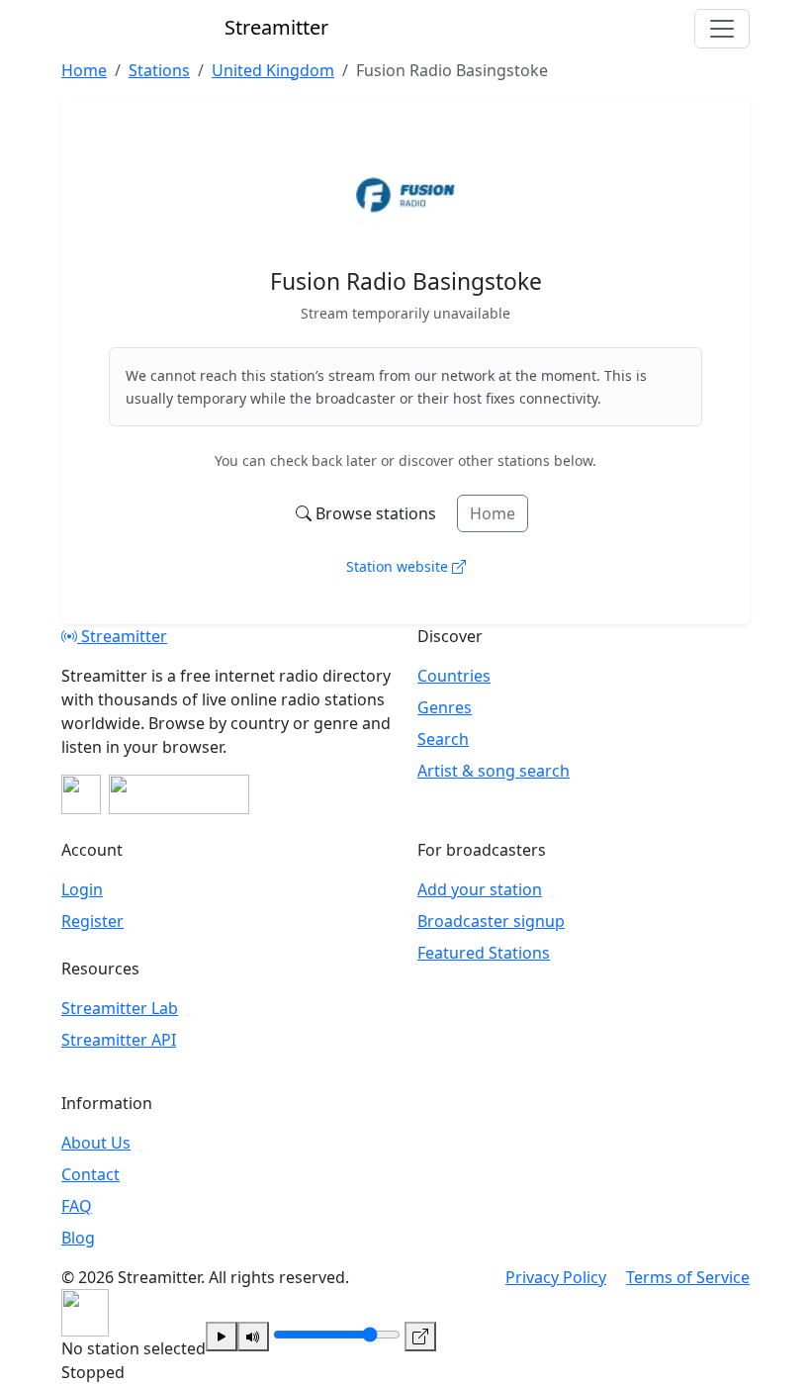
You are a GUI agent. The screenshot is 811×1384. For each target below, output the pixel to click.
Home (492, 513)
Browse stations (375, 513)
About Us (96, 1142)
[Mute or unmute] (253, 1336)
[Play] (221, 1336)
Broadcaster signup (491, 921)
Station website (399, 566)
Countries (454, 676)
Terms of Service (688, 1277)
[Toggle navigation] (722, 28)
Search (443, 739)
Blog (78, 1237)
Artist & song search (493, 771)
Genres (444, 707)
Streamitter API (118, 1040)
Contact (90, 1174)
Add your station (479, 889)
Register (92, 921)
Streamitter (122, 636)
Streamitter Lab (119, 1008)
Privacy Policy (555, 1277)
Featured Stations (483, 953)
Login (82, 889)
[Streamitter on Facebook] (81, 794)
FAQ (76, 1206)
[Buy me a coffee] (179, 794)
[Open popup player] (420, 1336)
